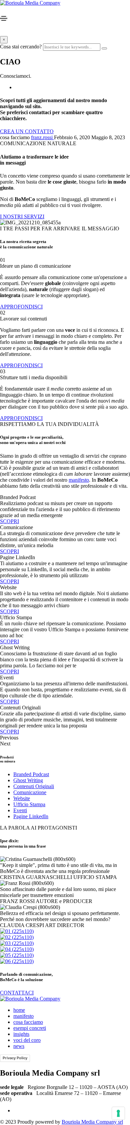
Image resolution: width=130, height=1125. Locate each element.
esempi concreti (29, 1028)
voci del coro (27, 1040)
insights (21, 1034)
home (19, 1010)
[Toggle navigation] (3, 18)
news (18, 1046)
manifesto (79, 480)
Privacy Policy (15, 1058)
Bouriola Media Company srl (92, 1122)
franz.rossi (42, 137)
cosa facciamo (28, 1022)
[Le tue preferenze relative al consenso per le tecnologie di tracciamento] (118, 1113)
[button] (27, 131)
